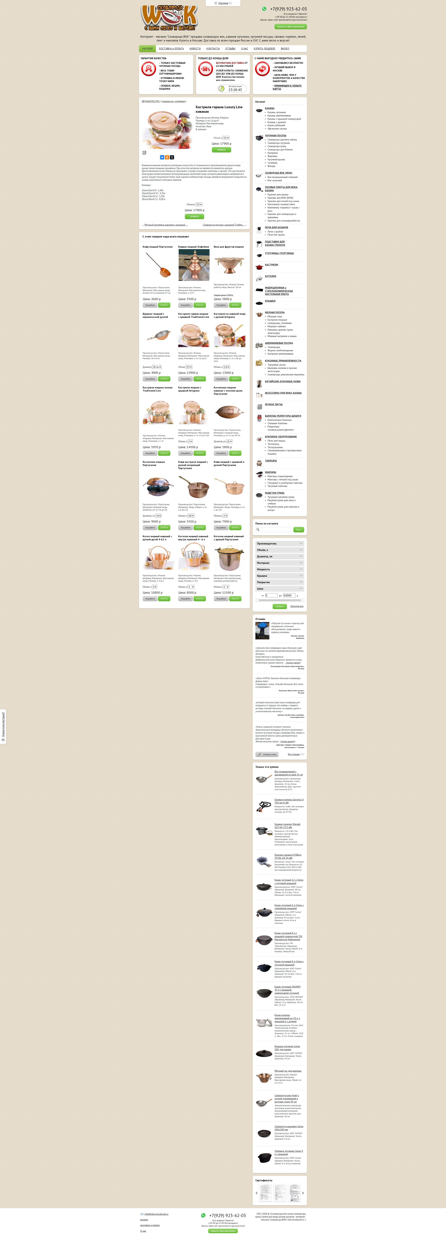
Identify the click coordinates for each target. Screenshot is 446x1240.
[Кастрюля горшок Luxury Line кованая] (167, 130)
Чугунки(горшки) (276, 159)
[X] (172, 157)
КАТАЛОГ (148, 48)
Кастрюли (273, 152)
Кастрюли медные (277, 319)
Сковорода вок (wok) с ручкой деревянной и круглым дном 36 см (287, 1098)
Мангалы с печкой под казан (283, 479)
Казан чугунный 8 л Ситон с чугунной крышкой (289, 963)
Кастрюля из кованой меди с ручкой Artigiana (229, 315)
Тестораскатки (275, 447)
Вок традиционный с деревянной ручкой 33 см (289, 773)
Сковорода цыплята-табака (282, 139)
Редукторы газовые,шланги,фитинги (281, 428)
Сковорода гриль (277, 146)
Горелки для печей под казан (283, 201)
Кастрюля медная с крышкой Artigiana (189, 389)
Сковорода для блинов (280, 149)
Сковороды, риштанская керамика (286, 374)
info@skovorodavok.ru (156, 1214)
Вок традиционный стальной (283, 177)
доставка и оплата (150, 1225)
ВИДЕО (285, 48)
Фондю (271, 166)
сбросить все (296, 606)
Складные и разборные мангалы (285, 482)
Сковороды (274, 347)
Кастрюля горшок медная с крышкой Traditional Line (193, 315)
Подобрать (279, 606)
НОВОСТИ (195, 48)
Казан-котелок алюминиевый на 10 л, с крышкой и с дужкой (287, 1018)
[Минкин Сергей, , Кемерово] (262, 638)
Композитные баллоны (280, 419)
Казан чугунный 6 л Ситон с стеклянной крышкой (289, 907)
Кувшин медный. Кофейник (193, 246)
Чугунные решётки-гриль (281, 496)
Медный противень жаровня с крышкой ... (166, 224)
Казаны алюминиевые (279, 115)
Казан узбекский (276, 125)
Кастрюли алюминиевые (280, 353)
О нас (143, 1231)
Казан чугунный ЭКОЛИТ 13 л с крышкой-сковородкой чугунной (288, 990)
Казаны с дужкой (277, 122)
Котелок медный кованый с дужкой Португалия (229, 538)
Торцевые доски (277, 364)
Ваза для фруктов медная (229, 246)
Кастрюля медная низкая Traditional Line (157, 389)
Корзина (223, 3)
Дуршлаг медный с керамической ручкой (155, 315)
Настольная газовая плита (281, 204)
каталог (144, 1219)
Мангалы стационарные (280, 476)
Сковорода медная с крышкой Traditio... (223, 224)
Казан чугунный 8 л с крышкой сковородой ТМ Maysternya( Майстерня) (288, 936)
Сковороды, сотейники (280, 323)
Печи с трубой (275, 231)
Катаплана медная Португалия (154, 463)
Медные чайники (277, 326)
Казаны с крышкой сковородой (284, 118)
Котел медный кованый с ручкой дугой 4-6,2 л (157, 538)
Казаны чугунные (277, 112)
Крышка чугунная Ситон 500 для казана (287, 1048)
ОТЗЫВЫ (230, 48)
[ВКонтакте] (162, 157)
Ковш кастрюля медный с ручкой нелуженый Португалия (193, 465)
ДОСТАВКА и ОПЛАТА (171, 48)
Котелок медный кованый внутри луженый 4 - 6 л (193, 538)
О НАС (244, 48)
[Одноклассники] (167, 157)
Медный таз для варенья (288, 1070)
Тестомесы (273, 444)
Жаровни (272, 156)
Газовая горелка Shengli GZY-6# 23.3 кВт (287, 826)
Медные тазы (275, 316)
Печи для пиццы (276, 440)
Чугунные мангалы (277, 485)
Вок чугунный (275, 180)
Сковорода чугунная (279, 142)
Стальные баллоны (277, 423)
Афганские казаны (277, 128)
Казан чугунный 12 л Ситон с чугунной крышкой (289, 881)
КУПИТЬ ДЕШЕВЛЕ (264, 48)
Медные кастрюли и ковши (282, 336)
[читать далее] (293, 662)
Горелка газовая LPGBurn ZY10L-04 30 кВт (288, 856)
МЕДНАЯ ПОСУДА (151, 101)
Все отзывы (294, 754)
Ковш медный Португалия (158, 246)
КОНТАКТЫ (213, 48)
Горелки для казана (278, 194)
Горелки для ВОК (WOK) (280, 197)
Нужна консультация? (3, 724)
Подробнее (150, 305)
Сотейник (272, 162)
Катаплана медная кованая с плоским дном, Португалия (228, 390)
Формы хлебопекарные (280, 350)
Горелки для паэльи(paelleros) (284, 220)
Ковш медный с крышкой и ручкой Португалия (229, 463)
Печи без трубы (276, 234)
